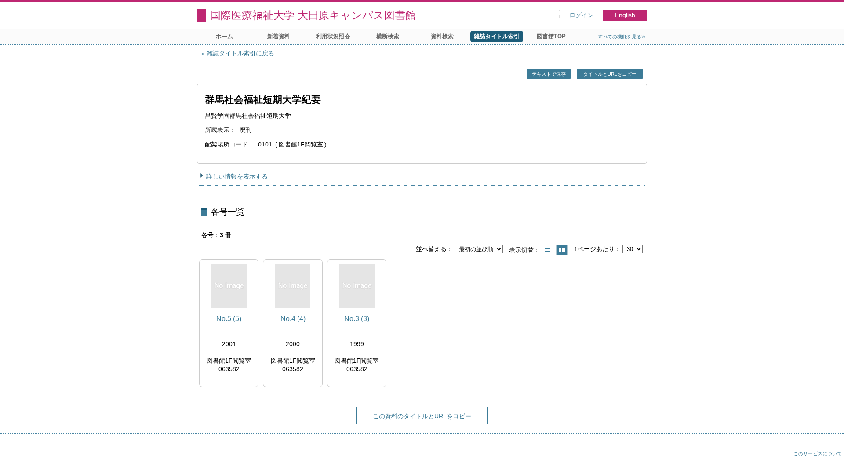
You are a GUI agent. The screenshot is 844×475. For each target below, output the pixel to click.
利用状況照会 (333, 36)
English (625, 15)
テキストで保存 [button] (549, 74)
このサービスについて (817, 453)
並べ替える (431, 248)
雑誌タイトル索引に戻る (240, 53)
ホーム (224, 36)
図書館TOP (551, 36)
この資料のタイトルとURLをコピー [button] (422, 416)
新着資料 (278, 36)
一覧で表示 (547, 250)
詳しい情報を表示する (237, 176)
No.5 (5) (228, 318)
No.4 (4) (293, 318)
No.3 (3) (356, 318)
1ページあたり (594, 248)
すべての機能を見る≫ (622, 36)
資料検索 (442, 36)
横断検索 (387, 36)
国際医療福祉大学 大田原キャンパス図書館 (313, 15)
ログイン (581, 15)
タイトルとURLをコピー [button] (610, 74)
